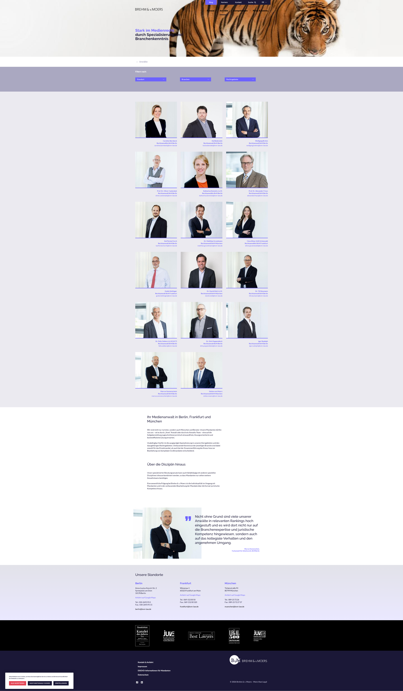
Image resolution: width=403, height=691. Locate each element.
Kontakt (238, 2)
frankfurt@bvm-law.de (189, 606)
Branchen (186, 79)
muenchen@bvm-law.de (234, 606)
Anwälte (224, 10)
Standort (140, 79)
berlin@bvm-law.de (143, 609)
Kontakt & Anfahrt (145, 662)
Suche (250, 2)
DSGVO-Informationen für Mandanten (154, 671)
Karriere (224, 2)
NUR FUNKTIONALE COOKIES (40, 683)
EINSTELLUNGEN (61, 683)
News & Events (260, 10)
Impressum (142, 667)
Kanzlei (210, 10)
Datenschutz (143, 675)
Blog (211, 2)
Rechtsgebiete (232, 79)
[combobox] (150, 83)
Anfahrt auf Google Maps (145, 597)
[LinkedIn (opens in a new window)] (142, 682)
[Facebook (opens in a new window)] (137, 682)
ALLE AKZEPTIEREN (17, 683)
